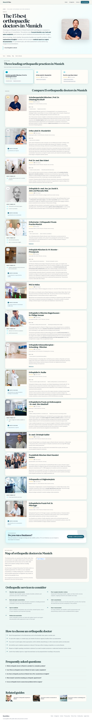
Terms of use (73, 716)
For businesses (85, 2)
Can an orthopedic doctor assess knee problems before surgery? (24, 682)
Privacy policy (67, 716)
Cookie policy (80, 716)
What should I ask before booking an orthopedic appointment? (24, 678)
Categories (71, 2)
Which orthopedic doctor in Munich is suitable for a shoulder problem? (26, 666)
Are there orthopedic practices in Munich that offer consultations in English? (28, 674)
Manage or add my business (75, 536)
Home (66, 2)
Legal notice (86, 716)
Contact (78, 2)
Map (13, 56)
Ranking (8, 56)
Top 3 (4, 56)
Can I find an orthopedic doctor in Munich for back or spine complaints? (26, 670)
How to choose (18, 56)
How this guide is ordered (11, 47)
